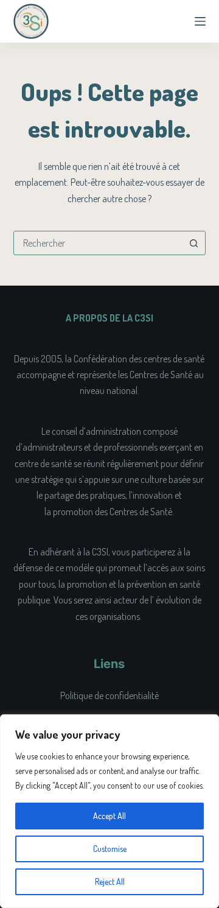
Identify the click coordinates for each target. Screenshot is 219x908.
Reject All (110, 881)
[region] (109, 811)
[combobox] (98, 243)
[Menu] (200, 21)
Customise (110, 848)
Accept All (109, 816)
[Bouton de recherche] (193, 243)
